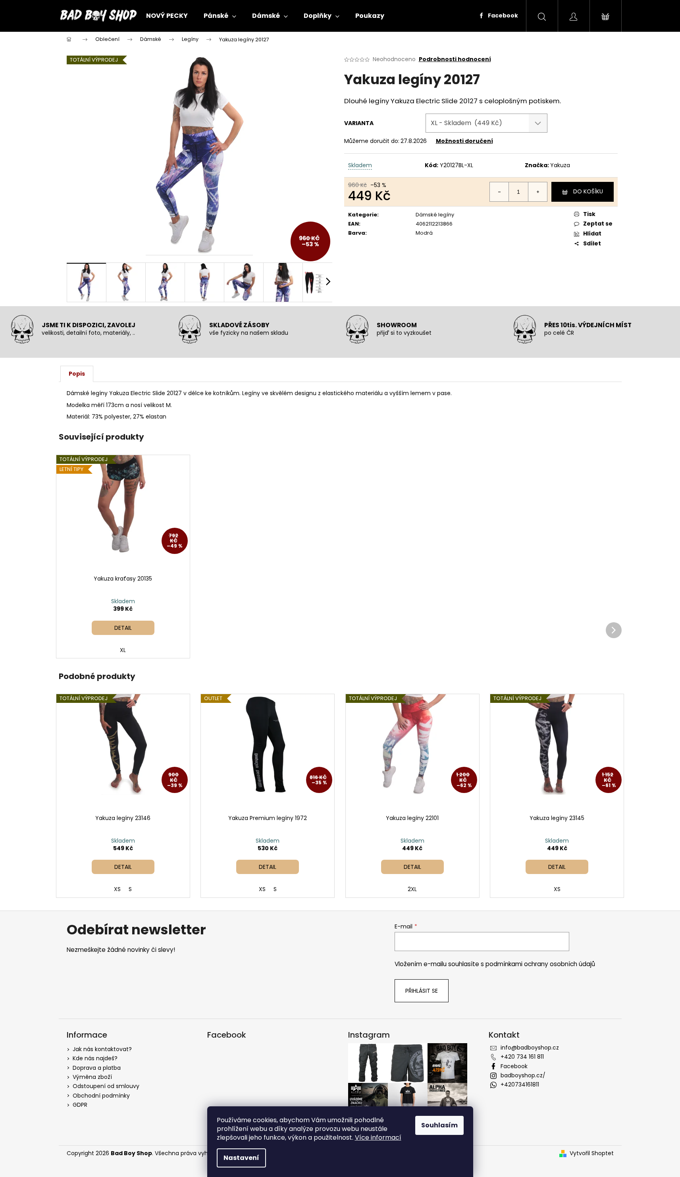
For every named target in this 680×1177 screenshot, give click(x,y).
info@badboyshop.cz (530, 1048)
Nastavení (241, 1157)
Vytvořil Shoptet (592, 1153)
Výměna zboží (92, 1077)
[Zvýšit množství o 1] (537, 191)
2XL (412, 889)
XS (117, 889)
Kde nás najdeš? (95, 1058)
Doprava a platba (97, 1068)
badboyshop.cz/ (523, 1075)
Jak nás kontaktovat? (102, 1049)
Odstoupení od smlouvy (106, 1086)
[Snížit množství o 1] (499, 191)
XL (123, 650)
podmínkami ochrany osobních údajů (540, 964)
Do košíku (588, 191)
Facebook (502, 15)
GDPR (80, 1105)
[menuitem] (167, 16)
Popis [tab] (77, 374)
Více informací (378, 1137)
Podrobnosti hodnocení (455, 59)
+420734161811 (520, 1084)
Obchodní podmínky (101, 1096)
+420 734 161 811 (522, 1057)
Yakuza (560, 165)
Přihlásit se (421, 991)
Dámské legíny (435, 214)
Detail (123, 628)
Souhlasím (439, 1125)
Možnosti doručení (464, 141)
